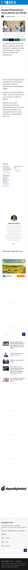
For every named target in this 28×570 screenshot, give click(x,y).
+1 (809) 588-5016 (10, 530)
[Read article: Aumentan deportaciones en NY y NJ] (6, 361)
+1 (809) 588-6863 (20, 530)
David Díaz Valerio (10, 16)
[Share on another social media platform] (22, 40)
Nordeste (6, 7)
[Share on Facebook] (5, 40)
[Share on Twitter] (11, 40)
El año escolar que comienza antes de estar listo (17, 354)
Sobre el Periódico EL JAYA (7, 561)
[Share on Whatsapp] (17, 40)
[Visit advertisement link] (14, 268)
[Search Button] (23, 334)
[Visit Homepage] (10, 2)
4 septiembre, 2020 (21, 16)
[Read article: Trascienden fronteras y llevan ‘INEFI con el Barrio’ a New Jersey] (6, 380)
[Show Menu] (2, 2)
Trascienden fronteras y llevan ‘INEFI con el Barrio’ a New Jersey (17, 380)
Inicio (2, 7)
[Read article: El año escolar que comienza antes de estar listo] (6, 355)
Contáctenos (18, 561)
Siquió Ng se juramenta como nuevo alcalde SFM (7, 168)
